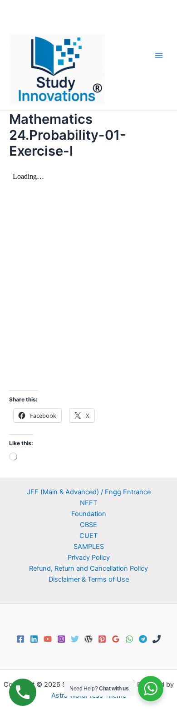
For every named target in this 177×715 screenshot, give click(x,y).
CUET (88, 536)
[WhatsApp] (129, 639)
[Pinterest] (102, 639)
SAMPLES (89, 547)
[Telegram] (143, 639)
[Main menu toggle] (159, 55)
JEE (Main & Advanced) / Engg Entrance (89, 492)
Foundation (88, 514)
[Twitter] (75, 639)
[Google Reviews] (116, 639)
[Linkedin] (34, 639)
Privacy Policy (89, 557)
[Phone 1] (156, 639)
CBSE (88, 525)
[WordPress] (88, 639)
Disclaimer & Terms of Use (89, 579)
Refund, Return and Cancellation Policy (88, 568)
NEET (88, 503)
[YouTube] (48, 639)
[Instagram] (61, 639)
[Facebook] (20, 639)
